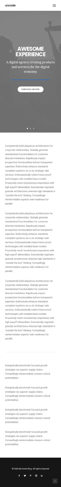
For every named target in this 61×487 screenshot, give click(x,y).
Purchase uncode (30, 89)
